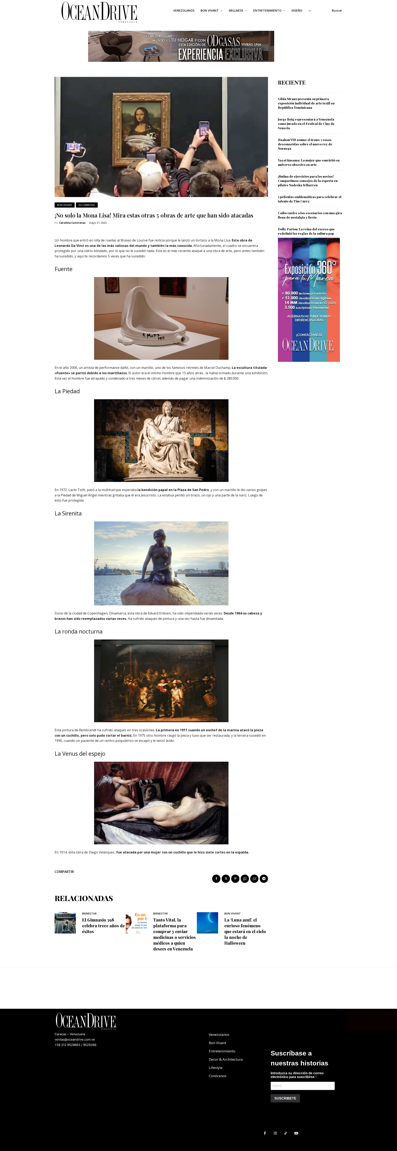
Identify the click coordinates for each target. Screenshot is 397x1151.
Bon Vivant (64, 205)
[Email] (254, 879)
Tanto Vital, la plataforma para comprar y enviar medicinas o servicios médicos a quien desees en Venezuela (174, 934)
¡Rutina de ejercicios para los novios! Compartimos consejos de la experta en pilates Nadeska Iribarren (308, 180)
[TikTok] (286, 1133)
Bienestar (89, 913)
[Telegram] (264, 879)
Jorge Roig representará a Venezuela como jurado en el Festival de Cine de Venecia (306, 123)
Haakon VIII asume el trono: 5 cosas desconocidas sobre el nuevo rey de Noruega (305, 144)
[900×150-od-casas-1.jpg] (181, 65)
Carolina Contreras (72, 222)
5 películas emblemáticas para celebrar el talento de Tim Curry (309, 199)
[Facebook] (216, 879)
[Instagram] (275, 1133)
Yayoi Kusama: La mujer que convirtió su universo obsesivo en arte (309, 162)
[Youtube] (296, 1133)
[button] (337, 10)
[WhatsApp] (245, 879)
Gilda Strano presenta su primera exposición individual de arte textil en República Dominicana (306, 103)
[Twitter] (226, 879)
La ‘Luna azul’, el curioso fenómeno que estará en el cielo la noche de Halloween (245, 931)
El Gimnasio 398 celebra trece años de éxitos (103, 925)
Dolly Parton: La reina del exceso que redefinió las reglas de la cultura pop (306, 231)
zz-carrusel (86, 205)
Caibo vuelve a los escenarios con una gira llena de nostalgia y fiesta (310, 215)
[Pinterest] (235, 879)
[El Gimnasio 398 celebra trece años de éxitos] (65, 922)
